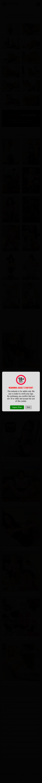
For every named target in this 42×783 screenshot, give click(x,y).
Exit (28, 407)
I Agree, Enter (17, 407)
